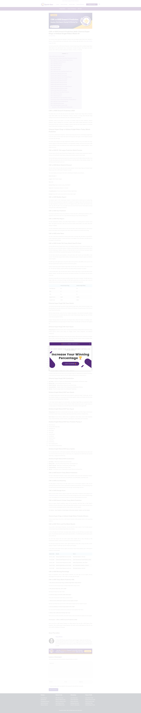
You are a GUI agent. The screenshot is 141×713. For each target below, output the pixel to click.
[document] (70, 356)
